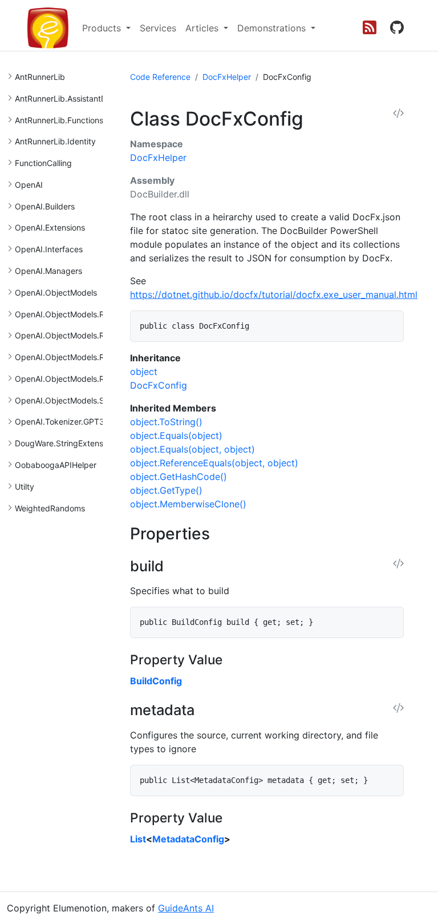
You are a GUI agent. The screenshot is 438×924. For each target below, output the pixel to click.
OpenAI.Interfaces (49, 249)
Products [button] (103, 28)
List (138, 839)
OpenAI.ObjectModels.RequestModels (86, 314)
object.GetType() (166, 490)
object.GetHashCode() (178, 476)
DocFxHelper (226, 77)
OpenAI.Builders (45, 206)
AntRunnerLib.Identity (55, 141)
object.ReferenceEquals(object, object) (214, 463)
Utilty (24, 486)
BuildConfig (156, 681)
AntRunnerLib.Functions (59, 120)
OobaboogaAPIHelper (55, 465)
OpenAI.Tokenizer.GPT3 (59, 421)
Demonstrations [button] (273, 28)
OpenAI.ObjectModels (56, 292)
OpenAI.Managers (48, 271)
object (143, 371)
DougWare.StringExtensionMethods (81, 443)
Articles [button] (203, 28)
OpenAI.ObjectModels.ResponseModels (89, 335)
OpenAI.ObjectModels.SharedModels (84, 400)
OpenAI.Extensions (50, 227)
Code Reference (160, 77)
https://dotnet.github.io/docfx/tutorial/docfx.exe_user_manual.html (273, 294)
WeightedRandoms (50, 508)
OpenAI (29, 184)
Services (158, 28)
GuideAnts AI (186, 908)
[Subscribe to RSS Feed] (369, 28)
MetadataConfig (188, 839)
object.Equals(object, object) (192, 449)
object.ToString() (166, 421)
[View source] (398, 113)
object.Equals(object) (176, 435)
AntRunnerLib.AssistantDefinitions (77, 98)
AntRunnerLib (40, 77)
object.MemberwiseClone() (188, 504)
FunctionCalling (43, 163)
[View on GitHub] (397, 28)
